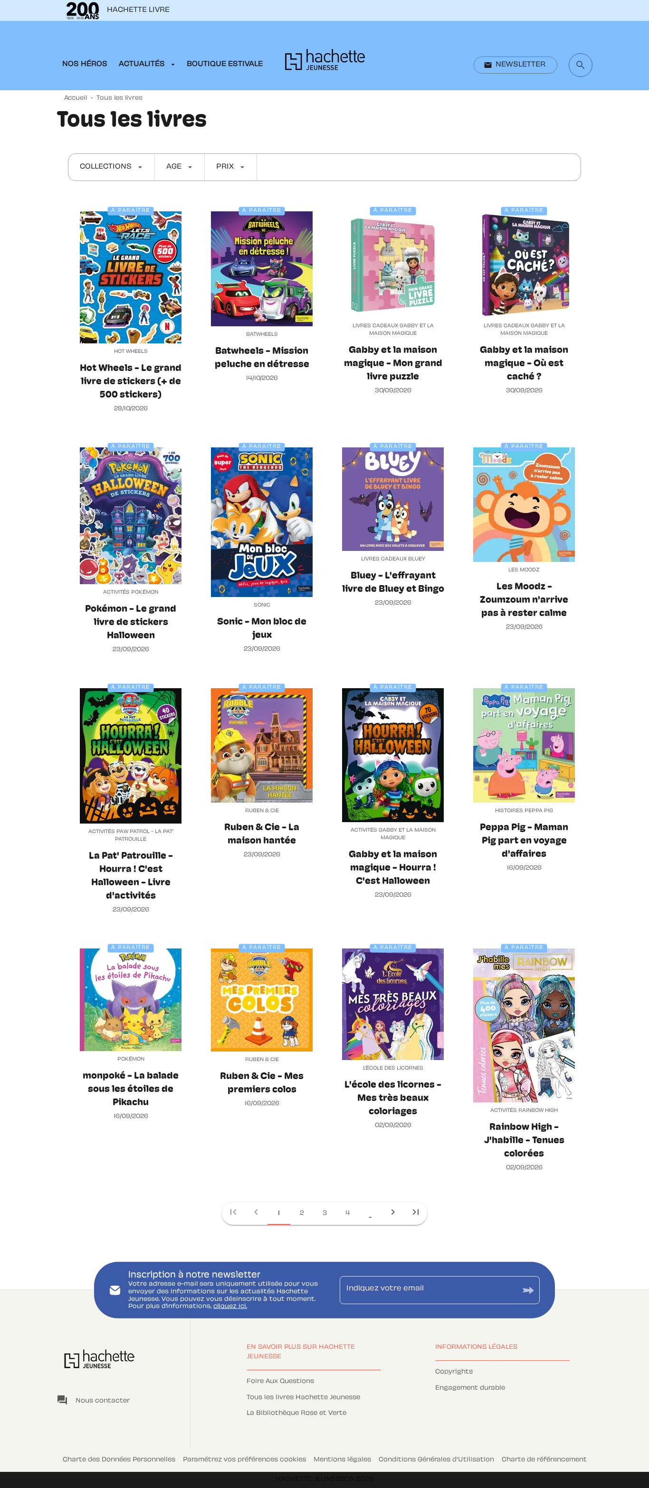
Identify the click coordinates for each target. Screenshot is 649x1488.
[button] (515, 65)
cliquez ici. (230, 1306)
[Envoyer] (528, 1290)
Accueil (75, 98)
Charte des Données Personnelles (119, 1460)
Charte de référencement (544, 1460)
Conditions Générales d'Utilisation (436, 1460)
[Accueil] (325, 62)
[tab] (85, 64)
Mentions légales (342, 1460)
